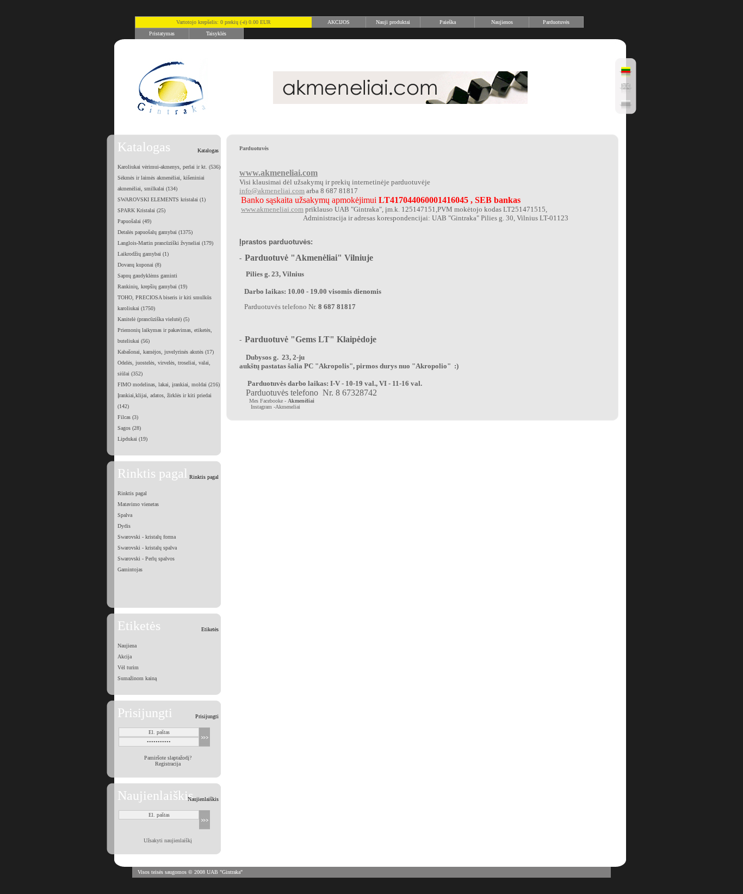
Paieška (447, 22)
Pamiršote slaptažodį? (167, 758)
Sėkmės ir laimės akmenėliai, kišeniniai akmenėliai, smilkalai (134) (161, 183)
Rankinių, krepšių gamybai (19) (152, 286)
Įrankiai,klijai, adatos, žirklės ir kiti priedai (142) (164, 400)
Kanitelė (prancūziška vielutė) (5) (153, 319)
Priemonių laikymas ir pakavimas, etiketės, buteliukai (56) (164, 335)
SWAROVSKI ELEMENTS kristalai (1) (161, 199)
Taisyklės (216, 33)
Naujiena (127, 646)
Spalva (124, 515)
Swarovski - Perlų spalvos (146, 559)
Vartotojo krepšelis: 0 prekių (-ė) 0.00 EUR (223, 22)
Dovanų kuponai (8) (139, 265)
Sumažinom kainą (137, 678)
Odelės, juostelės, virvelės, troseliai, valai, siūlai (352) (163, 368)
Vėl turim (128, 667)
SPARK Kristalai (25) (141, 210)
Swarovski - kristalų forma (146, 537)
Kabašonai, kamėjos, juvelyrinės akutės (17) (165, 352)
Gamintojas (130, 569)
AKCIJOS (338, 22)
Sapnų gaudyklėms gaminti (147, 276)
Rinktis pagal (132, 493)
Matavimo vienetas (138, 504)
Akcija (124, 656)
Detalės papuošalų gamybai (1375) (155, 232)
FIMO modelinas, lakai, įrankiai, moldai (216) (168, 384)
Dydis (124, 526)
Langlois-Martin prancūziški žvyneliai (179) (165, 243)
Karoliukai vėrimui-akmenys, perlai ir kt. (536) (168, 167)
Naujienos (502, 22)
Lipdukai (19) (132, 439)
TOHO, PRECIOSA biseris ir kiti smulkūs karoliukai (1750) (164, 302)
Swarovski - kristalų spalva (147, 548)
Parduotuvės (556, 22)
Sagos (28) (129, 428)
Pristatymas (162, 33)
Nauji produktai (393, 22)
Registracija (168, 764)
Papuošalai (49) (134, 221)
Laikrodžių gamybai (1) (143, 254)
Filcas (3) (127, 417)
